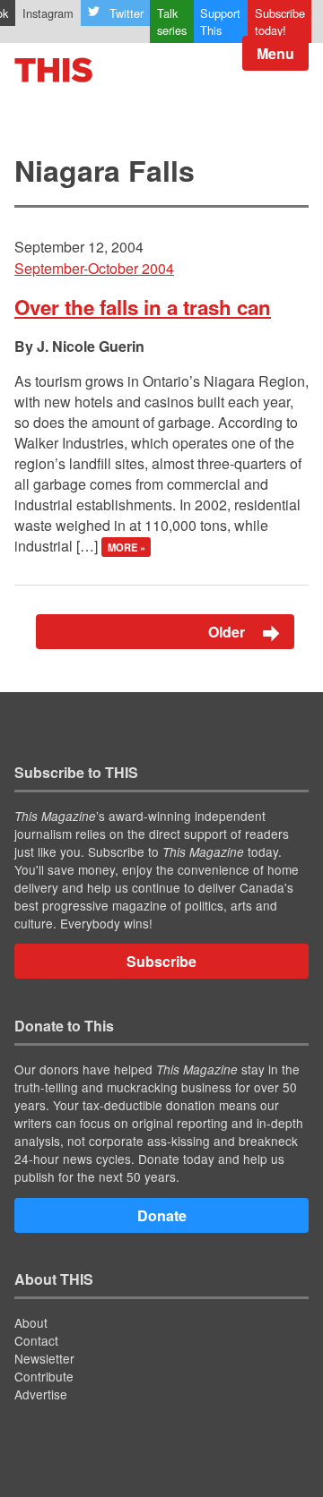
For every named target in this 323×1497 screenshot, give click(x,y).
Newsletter (44, 1358)
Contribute (44, 1376)
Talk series (172, 21)
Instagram (48, 12)
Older (228, 631)
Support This (220, 21)
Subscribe (161, 961)
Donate (162, 1215)
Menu (275, 53)
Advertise (40, 1394)
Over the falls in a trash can (142, 307)
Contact (36, 1340)
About (31, 1322)
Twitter (126, 12)
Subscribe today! (280, 21)
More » (126, 547)
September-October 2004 (94, 268)
